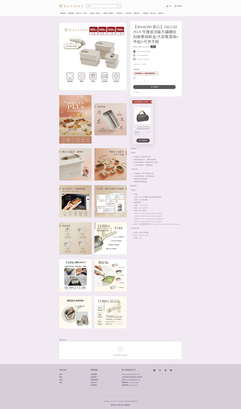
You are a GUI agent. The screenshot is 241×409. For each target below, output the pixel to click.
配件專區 (128, 13)
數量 (134, 78)
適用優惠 (136, 69)
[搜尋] (118, 6)
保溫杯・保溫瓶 (108, 13)
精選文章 (136, 13)
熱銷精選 (71, 13)
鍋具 (85, 13)
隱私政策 (121, 405)
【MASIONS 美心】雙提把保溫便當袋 (143, 128)
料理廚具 (119, 13)
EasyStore (134, 401)
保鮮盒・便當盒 (95, 13)
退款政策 (114, 405)
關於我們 (63, 13)
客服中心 (161, 13)
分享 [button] (137, 92)
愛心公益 (153, 13)
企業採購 (145, 13)
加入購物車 (154, 87)
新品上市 (78, 13)
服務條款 (127, 405)
